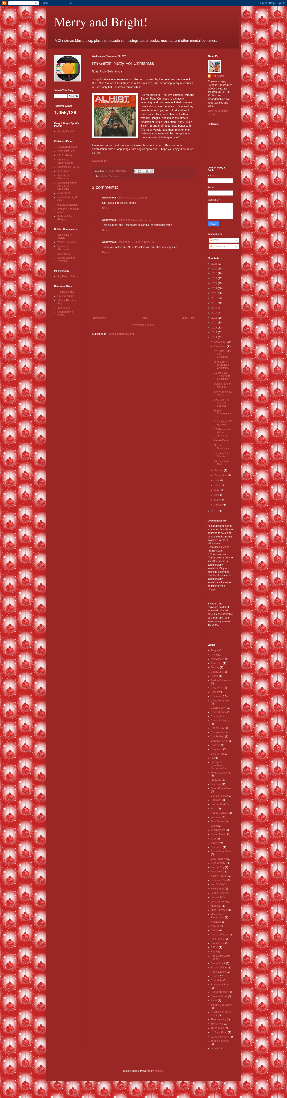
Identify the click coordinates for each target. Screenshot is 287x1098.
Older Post (188, 318)
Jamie (214, 825)
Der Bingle (218, 76)
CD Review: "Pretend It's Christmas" (222, 375)
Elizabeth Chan (219, 740)
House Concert (219, 812)
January (219, 504)
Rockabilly (217, 980)
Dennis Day (217, 727)
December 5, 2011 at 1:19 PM (134, 219)
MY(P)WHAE (64, 193)
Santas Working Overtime (66, 259)
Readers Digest (220, 967)
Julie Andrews (219, 858)
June (217, 485)
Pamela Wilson (219, 934)
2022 (214, 283)
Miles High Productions (217, 916)
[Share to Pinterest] (152, 171)
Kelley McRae (219, 880)
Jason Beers (218, 830)
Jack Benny (217, 821)
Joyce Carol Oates (221, 851)
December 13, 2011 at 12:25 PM (136, 241)
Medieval (216, 905)
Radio (214, 951)
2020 (214, 293)
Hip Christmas (65, 155)
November (220, 346)
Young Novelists (220, 1040)
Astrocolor (216, 663)
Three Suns (217, 1028)
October (219, 470)
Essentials (216, 749)
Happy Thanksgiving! (223, 413)
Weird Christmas (66, 242)
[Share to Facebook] (148, 171)
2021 (214, 288)
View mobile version (143, 324)
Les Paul (216, 897)
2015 (214, 317)
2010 (214, 511)
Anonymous (217, 659)
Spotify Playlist (65, 131)
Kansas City (217, 867)
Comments (218, 246)
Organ (214, 930)
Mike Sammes (219, 910)
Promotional (218, 943)
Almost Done (221, 440)
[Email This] (136, 171)
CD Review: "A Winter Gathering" (222, 432)
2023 (214, 278)
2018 (214, 303)
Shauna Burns (219, 996)
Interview (216, 817)
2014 (214, 322)
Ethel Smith (217, 753)
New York (216, 926)
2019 (214, 298)
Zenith (214, 1048)
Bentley (215, 667)
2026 (214, 263)
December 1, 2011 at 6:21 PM (134, 197)
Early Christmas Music (223, 393)
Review (215, 976)
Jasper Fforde (218, 834)
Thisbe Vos (217, 1023)
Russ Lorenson (219, 991)
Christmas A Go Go (68, 166)
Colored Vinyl (218, 707)
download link (100, 160)
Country (215, 716)
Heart (214, 808)
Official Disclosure (221, 447)
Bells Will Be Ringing (64, 218)
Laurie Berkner (219, 893)
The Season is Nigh (222, 463)
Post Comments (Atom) (121, 333)
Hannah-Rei (218, 804)
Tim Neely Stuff (66, 291)
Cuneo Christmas (221, 720)
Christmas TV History (65, 236)
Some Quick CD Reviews (223, 423)
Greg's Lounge (65, 296)
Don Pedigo (217, 736)
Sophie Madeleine (221, 1004)
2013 (214, 327)
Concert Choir (219, 712)
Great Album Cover (221, 788)
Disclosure (217, 732)
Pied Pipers (217, 938)
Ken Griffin (217, 884)
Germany (216, 784)
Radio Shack (218, 963)
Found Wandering (221, 772)
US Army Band (219, 1032)
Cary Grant (217, 687)
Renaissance (218, 971)
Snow (214, 1000)
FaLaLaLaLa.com (67, 146)
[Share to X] (144, 171)
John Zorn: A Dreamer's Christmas (221, 364)
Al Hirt (104, 176)
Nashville (216, 921)
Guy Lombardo (219, 795)
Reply (105, 208)
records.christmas (67, 204)
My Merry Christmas (63, 248)
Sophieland (64, 307)
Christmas (114, 176)
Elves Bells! (64, 253)
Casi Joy (216, 692)
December (220, 341)
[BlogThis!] (140, 171)
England (215, 745)
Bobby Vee (217, 671)
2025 (214, 268)
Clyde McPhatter (220, 700)
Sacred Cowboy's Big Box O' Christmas (67, 185)
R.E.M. (214, 947)
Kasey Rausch (219, 875)
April (217, 495)
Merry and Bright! (101, 21)
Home (144, 318)
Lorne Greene (219, 901)
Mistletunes (63, 171)
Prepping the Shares (221, 455)
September (221, 475)
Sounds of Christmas (63, 177)
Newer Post (99, 318)
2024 (214, 273)
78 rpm (215, 650)
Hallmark (216, 800)
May (217, 490)
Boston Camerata (221, 680)
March (218, 499)
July (217, 480)
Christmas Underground (65, 161)
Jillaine (215, 842)
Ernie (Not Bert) (66, 151)
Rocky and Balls (220, 984)
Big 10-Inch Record (68, 276)
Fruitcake (216, 779)
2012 (214, 332)
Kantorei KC (218, 871)
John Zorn (216, 847)
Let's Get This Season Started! (221, 402)
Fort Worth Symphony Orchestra (217, 765)
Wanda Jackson (220, 1036)
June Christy (218, 863)
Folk (213, 758)
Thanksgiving (218, 1019)
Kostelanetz (217, 888)
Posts (215, 240)
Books (214, 676)
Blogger (158, 1070)
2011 (214, 337)
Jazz (213, 838)
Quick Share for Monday (223, 385)
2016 (214, 312)
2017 (214, 307)
